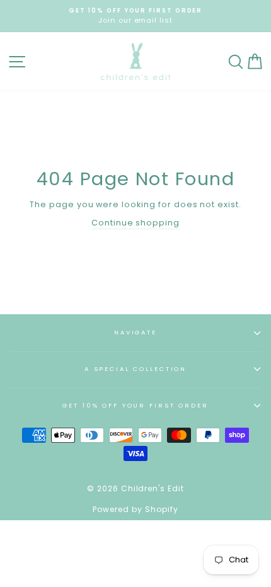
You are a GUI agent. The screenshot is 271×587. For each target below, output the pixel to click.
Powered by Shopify (135, 509)
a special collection (135, 369)
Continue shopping (135, 222)
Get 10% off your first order (135, 405)
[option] (135, 16)
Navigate (135, 332)
